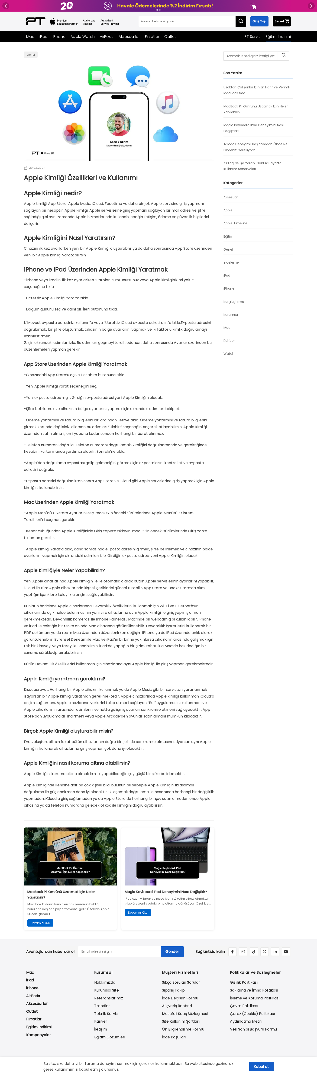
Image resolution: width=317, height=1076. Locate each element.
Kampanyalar (38, 1034)
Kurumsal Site (106, 990)
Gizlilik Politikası (244, 982)
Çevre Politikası (244, 1005)
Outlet (170, 36)
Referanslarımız (108, 998)
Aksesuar (230, 197)
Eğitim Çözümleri (109, 1037)
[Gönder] (241, 21)
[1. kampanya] (157, 10)
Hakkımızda (104, 982)
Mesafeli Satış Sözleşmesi (185, 1013)
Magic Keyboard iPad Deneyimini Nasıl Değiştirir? (166, 891)
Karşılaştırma (233, 301)
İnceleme (231, 262)
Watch (228, 353)
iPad (43, 36)
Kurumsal (231, 314)
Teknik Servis (106, 1013)
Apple (228, 210)
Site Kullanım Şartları (181, 1021)
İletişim (100, 1029)
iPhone (59, 36)
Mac (30, 36)
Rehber (229, 340)
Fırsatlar (152, 36)
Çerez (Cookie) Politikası (252, 1013)
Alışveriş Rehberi (177, 1005)
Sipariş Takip (173, 990)
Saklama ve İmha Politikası (254, 990)
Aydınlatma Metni (246, 1021)
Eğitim (228, 236)
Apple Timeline (235, 223)
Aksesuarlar (129, 36)
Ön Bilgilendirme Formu (183, 1029)
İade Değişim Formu (180, 998)
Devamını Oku (40, 923)
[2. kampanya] (160, 10)
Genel (31, 55)
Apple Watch (83, 36)
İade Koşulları (174, 1037)
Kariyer (100, 1021)
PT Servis (253, 36)
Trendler (102, 1005)
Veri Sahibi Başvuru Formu (253, 1029)
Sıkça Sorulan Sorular (181, 982)
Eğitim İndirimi (278, 36)
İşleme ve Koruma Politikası (254, 998)
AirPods (106, 36)
